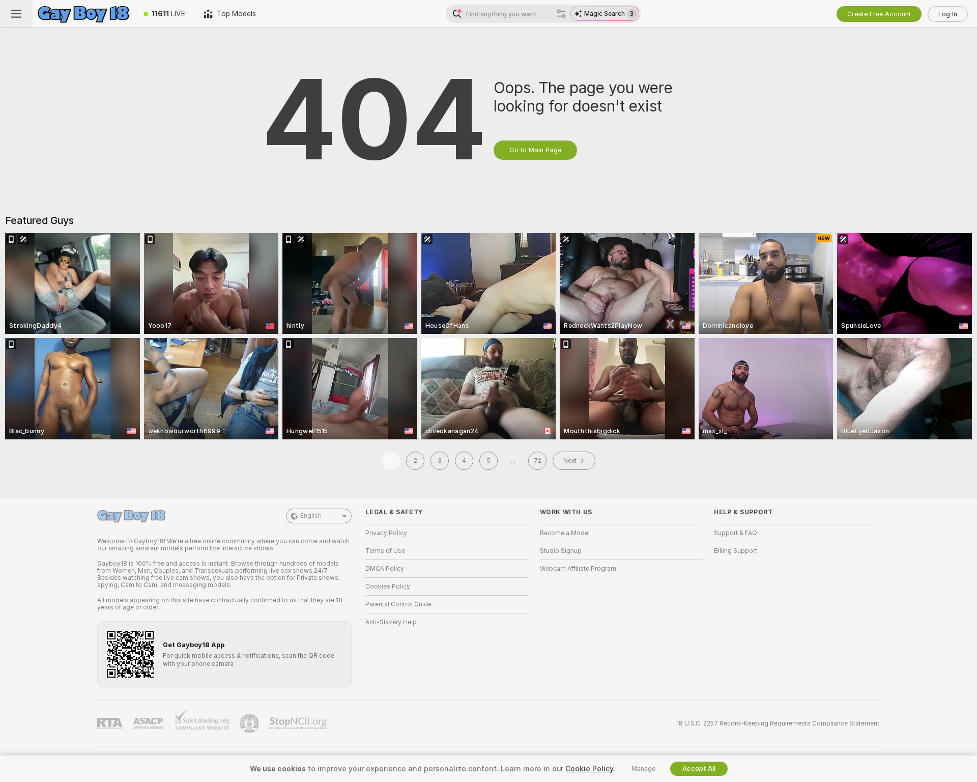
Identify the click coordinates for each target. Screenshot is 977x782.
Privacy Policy (386, 533)
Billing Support (735, 550)
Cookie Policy (589, 769)
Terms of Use (385, 550)
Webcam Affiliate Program (578, 568)
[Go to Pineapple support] (250, 723)
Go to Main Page (535, 150)
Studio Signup (561, 550)
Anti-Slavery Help (391, 622)
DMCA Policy (384, 568)
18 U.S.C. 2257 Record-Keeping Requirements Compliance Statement (777, 723)
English (311, 515)
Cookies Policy (387, 586)
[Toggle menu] (16, 13)
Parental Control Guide (398, 604)
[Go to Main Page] (83, 13)
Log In (947, 14)
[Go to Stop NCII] (299, 723)
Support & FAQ (735, 533)
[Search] (561, 14)
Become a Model (565, 533)
